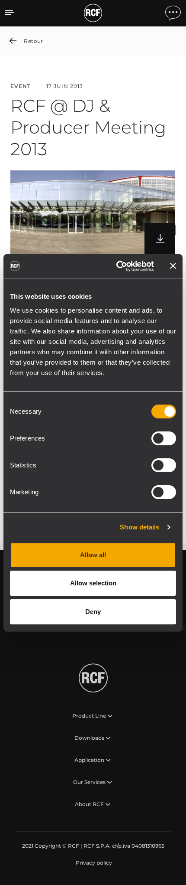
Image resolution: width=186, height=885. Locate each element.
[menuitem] (93, 862)
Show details (139, 527)
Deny (93, 611)
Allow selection (93, 583)
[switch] (163, 438)
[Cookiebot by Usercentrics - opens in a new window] (117, 266)
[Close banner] (173, 266)
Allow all (93, 554)
